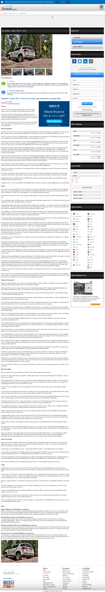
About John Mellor (86, 584)
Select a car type (66, 572)
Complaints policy (86, 588)
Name (74, 80)
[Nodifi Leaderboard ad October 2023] (52, 17)
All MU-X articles (78, 195)
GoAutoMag (85, 575)
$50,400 (96, 156)
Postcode (75, 98)
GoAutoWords (85, 579)
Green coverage (66, 579)
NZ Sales (65, 586)
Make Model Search (48, 583)
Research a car (66, 570)
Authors (84, 581)
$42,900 (96, 133)
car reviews (5, 13)
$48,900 (96, 142)
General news (66, 583)
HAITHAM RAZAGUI (14, 103)
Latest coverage (46, 572)
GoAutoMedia (85, 570)
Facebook (81, 69)
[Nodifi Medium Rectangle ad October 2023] (54, 126)
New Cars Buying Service (49, 586)
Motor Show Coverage (48, 584)
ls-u (17, 13)
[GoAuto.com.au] (8, 10)
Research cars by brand (68, 573)
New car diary (66, 577)
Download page (95, 304)
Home (44, 570)
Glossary (65, 588)
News (44, 581)
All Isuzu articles (77, 191)
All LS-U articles (77, 198)
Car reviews (46, 573)
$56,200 (96, 147)
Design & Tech (85, 577)
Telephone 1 (76, 84)
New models (46, 577)
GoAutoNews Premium (88, 572)
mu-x (14, 13)
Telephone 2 (76, 89)
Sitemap (45, 588)
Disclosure (84, 586)
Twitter (87, 69)
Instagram (93, 69)
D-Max (75, 172)
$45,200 (96, 151)
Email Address (76, 93)
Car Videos (45, 575)
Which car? (65, 575)
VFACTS (65, 584)
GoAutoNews (85, 573)
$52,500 (96, 158)
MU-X (75, 176)
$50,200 (96, 137)
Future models (46, 579)
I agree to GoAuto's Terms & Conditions (87, 106)
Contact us (84, 583)
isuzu (10, 13)
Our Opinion (23, 13)
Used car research (67, 581)
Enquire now (87, 103)
